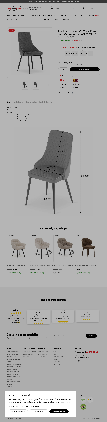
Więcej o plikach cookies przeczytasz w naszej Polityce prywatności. (25, 406)
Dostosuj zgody (39, 411)
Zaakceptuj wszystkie (59, 411)
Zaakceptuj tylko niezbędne (18, 411)
